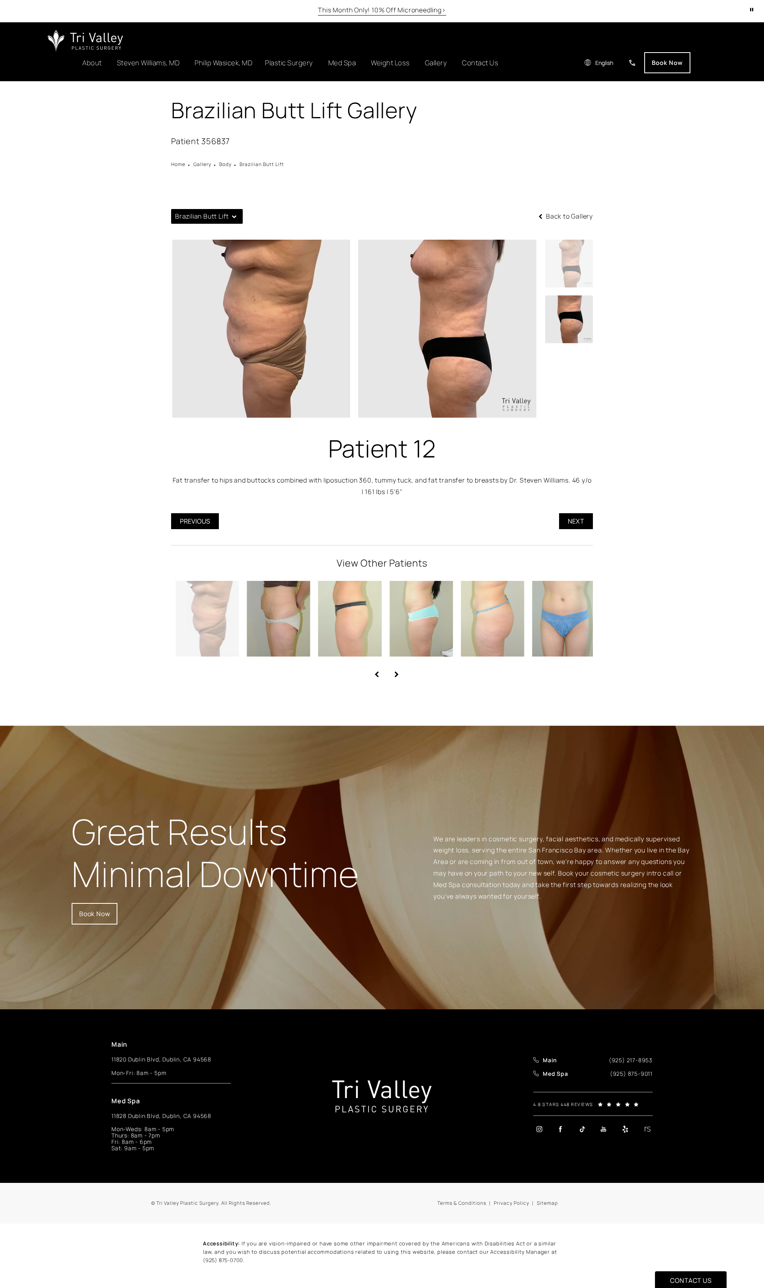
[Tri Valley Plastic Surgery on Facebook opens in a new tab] (561, 1129)
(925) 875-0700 (223, 1260)
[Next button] (392, 671)
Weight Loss (390, 62)
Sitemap (547, 1203)
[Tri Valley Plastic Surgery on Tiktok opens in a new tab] (582, 1129)
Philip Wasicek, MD (223, 62)
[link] (632, 62)
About (92, 62)
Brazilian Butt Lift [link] (262, 164)
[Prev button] (372, 671)
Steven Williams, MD (148, 62)
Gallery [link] (202, 164)
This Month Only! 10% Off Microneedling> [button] (382, 10)
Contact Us (480, 62)
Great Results (215, 853)
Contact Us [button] (690, 1280)
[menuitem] (539, 1129)
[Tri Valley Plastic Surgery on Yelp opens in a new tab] (625, 1129)
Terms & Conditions (461, 1203)
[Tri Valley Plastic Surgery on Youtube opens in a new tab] (604, 1129)
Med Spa (342, 62)
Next (576, 521)
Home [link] (178, 164)
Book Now (667, 63)
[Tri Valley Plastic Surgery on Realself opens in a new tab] (647, 1129)
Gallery (436, 62)
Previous (195, 521)
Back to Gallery (568, 216)
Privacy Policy (511, 1203)
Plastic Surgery (289, 62)
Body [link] (225, 164)
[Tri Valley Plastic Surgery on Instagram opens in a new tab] (539, 1129)
